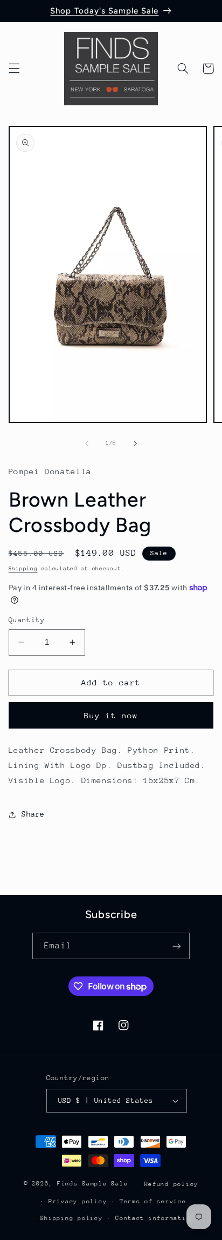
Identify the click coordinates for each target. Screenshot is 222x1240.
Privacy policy (77, 1201)
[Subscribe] (176, 946)
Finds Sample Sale (92, 1183)
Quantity (27, 620)
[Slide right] (135, 443)
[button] (14, 68)
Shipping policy (71, 1218)
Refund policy (171, 1184)
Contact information (155, 1218)
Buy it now (111, 715)
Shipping (23, 568)
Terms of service (153, 1201)
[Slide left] (87, 443)
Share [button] (33, 814)
